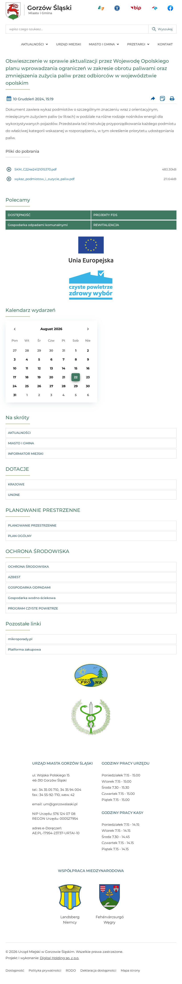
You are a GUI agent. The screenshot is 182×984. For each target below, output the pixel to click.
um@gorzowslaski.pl (60, 804)
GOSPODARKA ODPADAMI (29, 587)
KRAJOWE (16, 484)
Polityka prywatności (45, 970)
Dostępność (15, 970)
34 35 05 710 (48, 790)
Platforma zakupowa (24, 649)
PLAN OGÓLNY (20, 536)
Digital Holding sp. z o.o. (59, 958)
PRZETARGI (136, 44)
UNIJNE (14, 495)
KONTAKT (165, 44)
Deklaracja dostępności (98, 970)
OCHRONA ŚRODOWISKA (28, 567)
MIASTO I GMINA (102, 44)
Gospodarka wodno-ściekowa (31, 598)
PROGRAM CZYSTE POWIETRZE (33, 608)
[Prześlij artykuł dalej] (153, 99)
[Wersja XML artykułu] (162, 99)
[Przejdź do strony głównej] (38, 11)
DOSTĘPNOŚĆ (19, 215)
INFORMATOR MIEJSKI (25, 454)
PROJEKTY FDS (105, 215)
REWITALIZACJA (106, 225)
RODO (71, 970)
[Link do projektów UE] (91, 248)
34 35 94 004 (70, 790)
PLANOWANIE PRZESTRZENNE (32, 525)
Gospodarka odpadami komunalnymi (38, 225)
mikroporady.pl (20, 639)
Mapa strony (130, 970)
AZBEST (14, 577)
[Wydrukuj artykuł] (172, 99)
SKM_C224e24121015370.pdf (35, 169)
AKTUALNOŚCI (32, 44)
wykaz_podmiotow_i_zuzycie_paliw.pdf (44, 179)
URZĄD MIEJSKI (68, 44)
